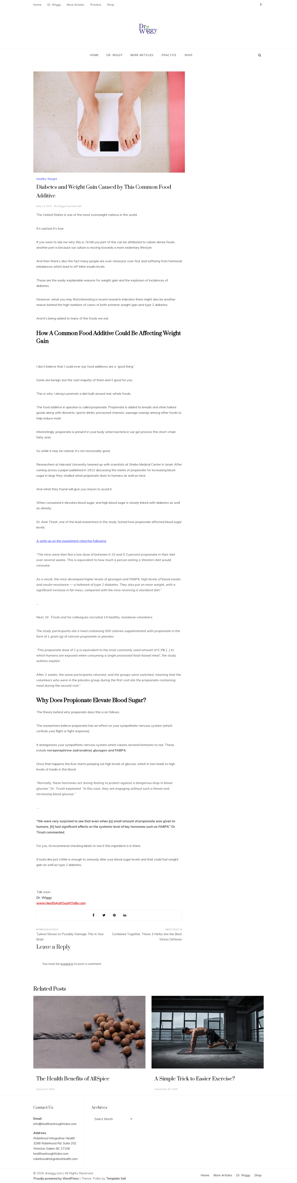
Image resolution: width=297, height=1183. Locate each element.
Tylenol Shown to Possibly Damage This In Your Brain (70, 936)
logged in (67, 964)
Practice (95, 4)
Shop (110, 4)
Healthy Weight (46, 179)
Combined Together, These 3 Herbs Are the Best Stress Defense (147, 936)
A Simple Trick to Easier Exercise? (195, 1079)
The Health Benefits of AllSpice (73, 1079)
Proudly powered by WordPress (56, 1178)
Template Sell (116, 1178)
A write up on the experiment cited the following (71, 541)
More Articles (75, 4)
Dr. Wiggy (54, 4)
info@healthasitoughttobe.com (55, 1124)
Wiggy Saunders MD (70, 206)
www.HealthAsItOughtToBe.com (61, 903)
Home (37, 4)
